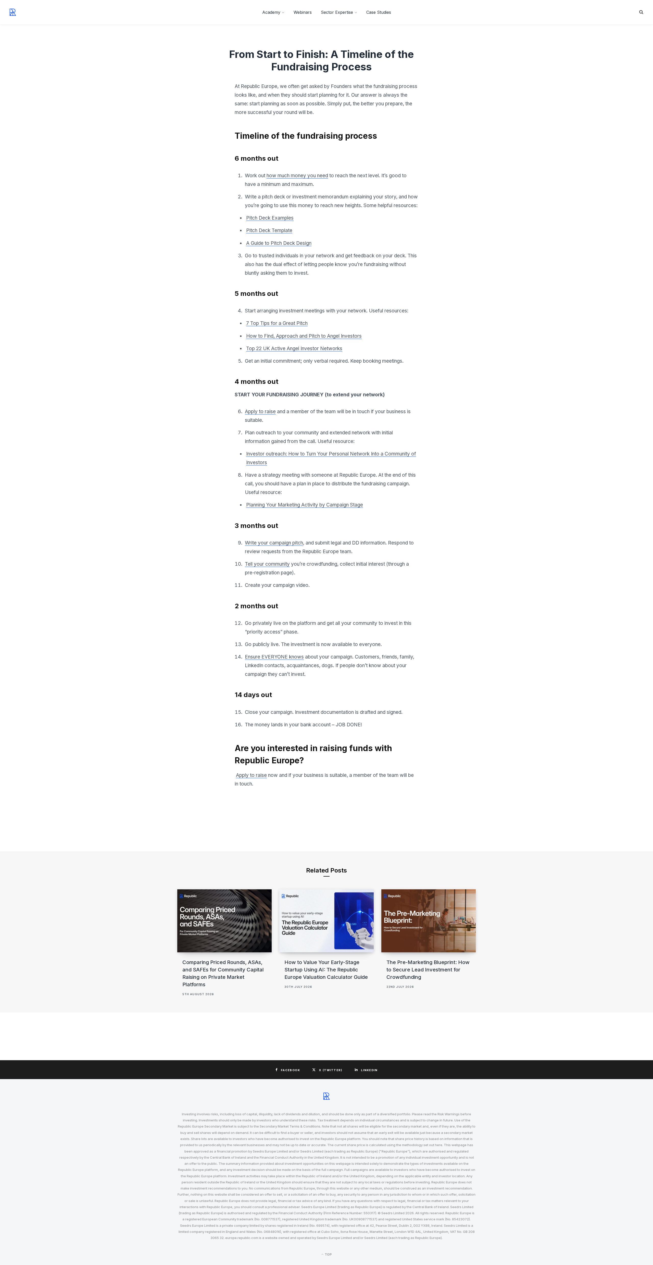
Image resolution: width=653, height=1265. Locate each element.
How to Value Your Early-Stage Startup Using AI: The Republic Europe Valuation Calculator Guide (326, 969)
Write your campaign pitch (274, 543)
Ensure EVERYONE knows (274, 657)
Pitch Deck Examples (270, 218)
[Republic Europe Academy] (13, 12)
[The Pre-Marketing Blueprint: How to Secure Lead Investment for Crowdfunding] (428, 920)
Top (328, 1254)
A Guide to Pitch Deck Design (278, 243)
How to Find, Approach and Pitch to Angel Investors (304, 336)
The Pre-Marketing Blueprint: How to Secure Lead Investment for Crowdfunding (428, 969)
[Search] (641, 12)
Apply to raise (260, 411)
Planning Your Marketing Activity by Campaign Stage (304, 505)
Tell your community (267, 564)
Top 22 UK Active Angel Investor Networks (294, 348)
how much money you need (297, 176)
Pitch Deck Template (269, 230)
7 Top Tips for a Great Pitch (277, 323)
